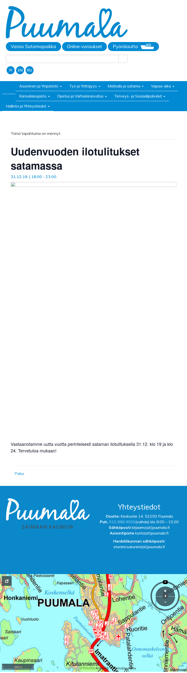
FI (10, 70)
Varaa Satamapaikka (33, 46)
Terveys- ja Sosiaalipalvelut (138, 96)
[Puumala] (67, 23)
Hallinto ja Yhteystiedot (26, 106)
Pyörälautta (125, 46)
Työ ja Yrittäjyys (83, 86)
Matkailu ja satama (124, 86)
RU (29, 70)
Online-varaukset (84, 46)
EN (20, 70)
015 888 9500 (122, 521)
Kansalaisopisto (33, 96)
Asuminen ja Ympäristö (39, 86)
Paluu (19, 473)
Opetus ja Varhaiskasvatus (80, 96)
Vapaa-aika (161, 86)
